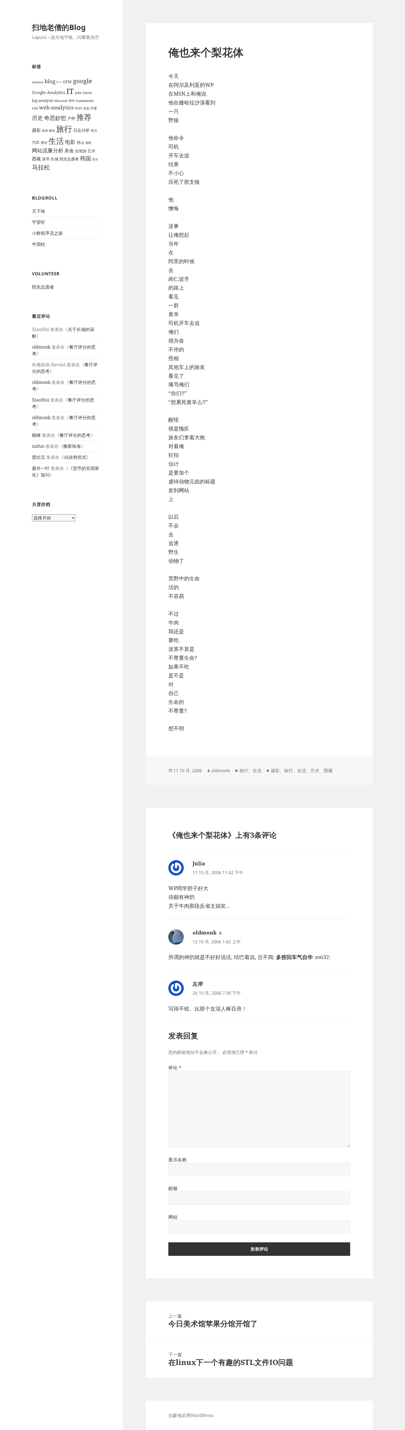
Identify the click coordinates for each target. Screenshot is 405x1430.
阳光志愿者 (69, 158)
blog (50, 81)
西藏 (36, 159)
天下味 (38, 211)
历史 (37, 118)
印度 (93, 108)
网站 (172, 1217)
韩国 (85, 158)
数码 (52, 131)
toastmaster (85, 100)
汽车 (36, 142)
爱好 (44, 142)
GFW (67, 81)
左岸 (198, 983)
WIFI (78, 108)
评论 (175, 1068)
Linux (87, 92)
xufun (38, 446)
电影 (70, 142)
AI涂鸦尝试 (75, 457)
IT (70, 91)
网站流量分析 (47, 150)
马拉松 (41, 167)
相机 (88, 143)
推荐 (84, 117)
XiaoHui (40, 400)
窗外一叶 (41, 468)
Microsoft (61, 101)
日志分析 (81, 130)
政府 (45, 131)
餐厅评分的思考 (75, 435)
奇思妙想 (55, 118)
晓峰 (36, 435)
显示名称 (177, 1160)
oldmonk (41, 347)
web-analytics (56, 107)
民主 (94, 130)
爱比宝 (38, 457)
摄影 (36, 130)
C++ (59, 82)
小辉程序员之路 (47, 233)
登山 (80, 142)
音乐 (95, 159)
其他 (86, 108)
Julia (199, 863)
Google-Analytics (48, 92)
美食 (69, 150)
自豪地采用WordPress (191, 1415)
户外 (71, 118)
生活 (56, 141)
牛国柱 (38, 244)
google (82, 81)
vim (35, 108)
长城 (54, 158)
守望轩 (38, 222)
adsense (38, 82)
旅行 (64, 128)
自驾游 (81, 150)
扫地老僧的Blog (59, 27)
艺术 (91, 150)
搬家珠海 (72, 446)
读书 (46, 158)
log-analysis (42, 100)
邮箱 (172, 1188)
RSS (72, 100)
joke (78, 92)
